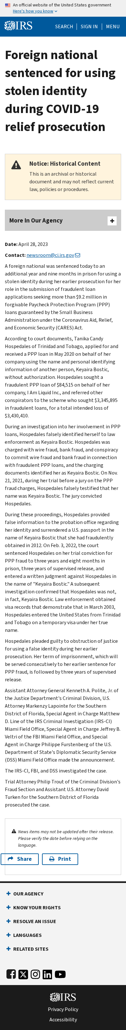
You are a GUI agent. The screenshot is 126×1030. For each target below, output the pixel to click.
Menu (113, 26)
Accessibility (63, 1020)
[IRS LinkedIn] (47, 973)
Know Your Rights (37, 907)
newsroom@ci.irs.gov (50, 255)
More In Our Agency (36, 220)
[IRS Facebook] (11, 973)
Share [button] (24, 859)
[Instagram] (35, 973)
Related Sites (30, 949)
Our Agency (28, 893)
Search (64, 26)
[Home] (18, 25)
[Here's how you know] (63, 8)
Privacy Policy (63, 1009)
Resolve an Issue (34, 921)
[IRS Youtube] (60, 973)
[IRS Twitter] (23, 973)
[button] (89, 26)
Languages (27, 935)
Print (64, 859)
